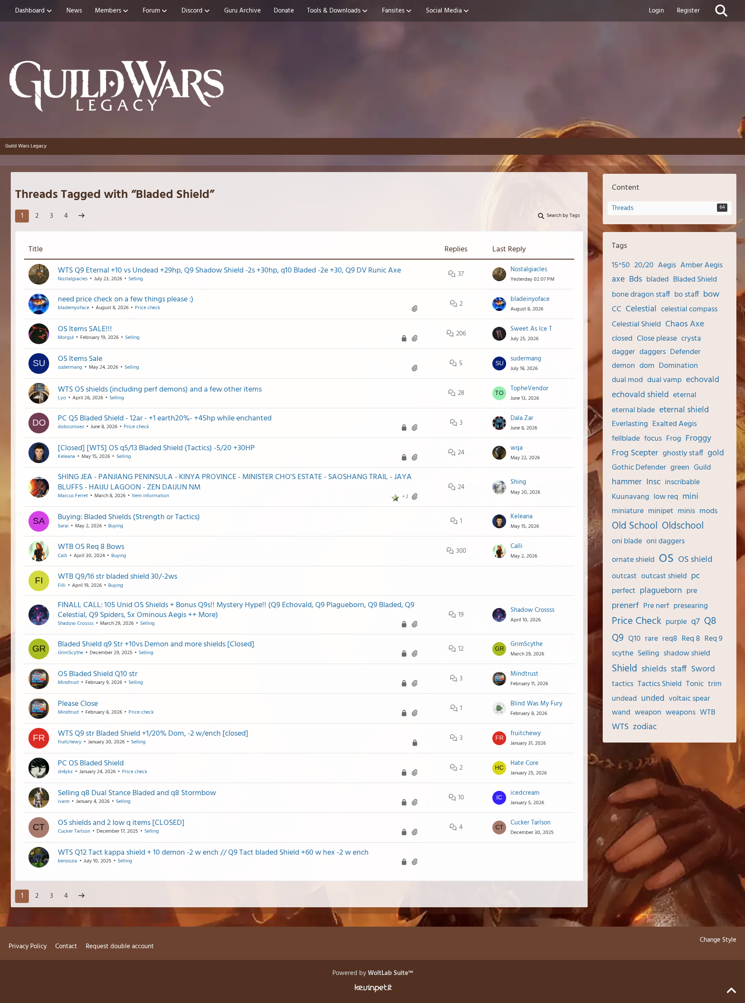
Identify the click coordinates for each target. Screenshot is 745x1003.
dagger (623, 352)
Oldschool (683, 526)
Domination (678, 366)
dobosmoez (71, 427)
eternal (684, 395)
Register (688, 11)
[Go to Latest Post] (499, 274)
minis (686, 511)
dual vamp (664, 380)
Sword (703, 669)
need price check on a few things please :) (126, 299)
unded (652, 698)
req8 (669, 639)
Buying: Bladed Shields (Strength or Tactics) (129, 517)
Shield (624, 669)
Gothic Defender (639, 467)
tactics (622, 684)
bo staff (686, 294)
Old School (634, 526)
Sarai (63, 526)
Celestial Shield (636, 324)
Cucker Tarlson (74, 831)
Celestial (641, 309)
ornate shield (633, 560)
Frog (673, 439)
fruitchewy (69, 742)
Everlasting (630, 424)
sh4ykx (65, 772)
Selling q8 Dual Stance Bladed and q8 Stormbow (137, 793)
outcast (624, 576)
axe (618, 279)
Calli (62, 556)
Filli (62, 585)
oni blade (627, 541)
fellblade (626, 439)
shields (654, 669)
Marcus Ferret (73, 496)
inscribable (682, 482)
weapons (680, 712)
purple (676, 622)
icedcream (524, 793)
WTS (620, 727)
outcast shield (664, 576)
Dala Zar (521, 418)
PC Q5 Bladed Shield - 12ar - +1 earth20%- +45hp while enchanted (165, 418)
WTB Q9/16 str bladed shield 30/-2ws (117, 576)
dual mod (627, 380)
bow (711, 294)
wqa (516, 448)
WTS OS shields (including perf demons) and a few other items (160, 389)
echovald (702, 380)
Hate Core (524, 763)
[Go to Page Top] (731, 991)
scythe (622, 653)
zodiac (645, 727)
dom (646, 366)
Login (656, 11)
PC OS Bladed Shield (91, 763)
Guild (702, 467)
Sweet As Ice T (531, 329)
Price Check (636, 622)
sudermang (70, 367)
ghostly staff (683, 453)
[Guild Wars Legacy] (372, 86)
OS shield (695, 560)
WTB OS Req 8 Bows (91, 547)
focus (653, 439)
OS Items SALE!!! (85, 329)
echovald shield (640, 395)
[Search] (721, 11)
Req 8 (691, 639)
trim (715, 684)
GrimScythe (70, 653)
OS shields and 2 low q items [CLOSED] (121, 823)
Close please (657, 338)
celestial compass (689, 309)
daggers (652, 352)
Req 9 (713, 639)
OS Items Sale (80, 359)
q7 (695, 622)
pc (695, 576)
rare (651, 639)
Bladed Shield (695, 279)
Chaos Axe (684, 324)
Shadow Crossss (76, 623)
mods (708, 511)
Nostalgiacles (73, 279)
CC (616, 309)
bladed (657, 279)
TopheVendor (529, 388)
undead (624, 699)
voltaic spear (689, 699)
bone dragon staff (641, 294)
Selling (135, 279)
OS (666, 558)
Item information (150, 496)
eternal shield (684, 410)
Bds (635, 279)
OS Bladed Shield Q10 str (98, 674)
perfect (623, 591)
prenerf (625, 606)
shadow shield (687, 653)
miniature (628, 511)
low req (666, 497)
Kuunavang (630, 497)
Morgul (66, 337)
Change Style (718, 940)
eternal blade (633, 410)
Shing (518, 482)
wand (621, 712)
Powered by (372, 973)
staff (679, 669)
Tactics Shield (660, 684)
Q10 (634, 639)
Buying (115, 526)
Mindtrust (68, 682)
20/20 (644, 265)
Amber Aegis (701, 265)
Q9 (618, 638)
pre (691, 591)
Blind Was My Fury (536, 703)
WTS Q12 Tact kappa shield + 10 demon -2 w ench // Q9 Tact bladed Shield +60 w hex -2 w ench (213, 852)
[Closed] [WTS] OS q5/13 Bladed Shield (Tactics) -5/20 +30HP (156, 448)
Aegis (667, 265)
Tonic (695, 684)
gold (715, 453)
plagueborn (661, 591)
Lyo (62, 398)
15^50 (621, 265)
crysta (691, 338)
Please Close (78, 704)
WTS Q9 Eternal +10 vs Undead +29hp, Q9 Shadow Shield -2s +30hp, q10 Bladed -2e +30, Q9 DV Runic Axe (229, 270)
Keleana (66, 456)
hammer (627, 482)
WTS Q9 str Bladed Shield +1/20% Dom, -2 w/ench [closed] (153, 733)
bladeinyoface (73, 308)
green (679, 467)
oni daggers (665, 541)
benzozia (67, 861)
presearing (690, 606)
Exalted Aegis (674, 424)
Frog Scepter (635, 453)
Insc (653, 482)
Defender (685, 352)
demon (623, 366)
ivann (63, 801)
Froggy (698, 438)
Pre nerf (656, 606)
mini (690, 497)
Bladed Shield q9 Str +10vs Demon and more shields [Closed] (156, 644)
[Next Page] (81, 216)
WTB (707, 712)
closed (622, 338)
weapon (648, 712)
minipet (660, 511)
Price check (147, 308)
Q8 (710, 622)
